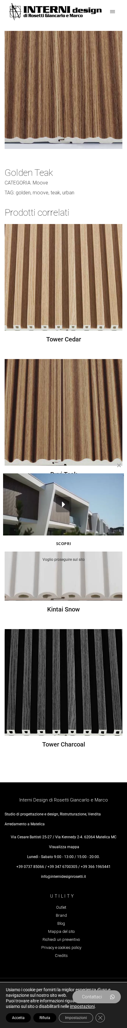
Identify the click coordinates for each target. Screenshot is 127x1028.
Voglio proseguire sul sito (64, 559)
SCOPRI (63, 543)
